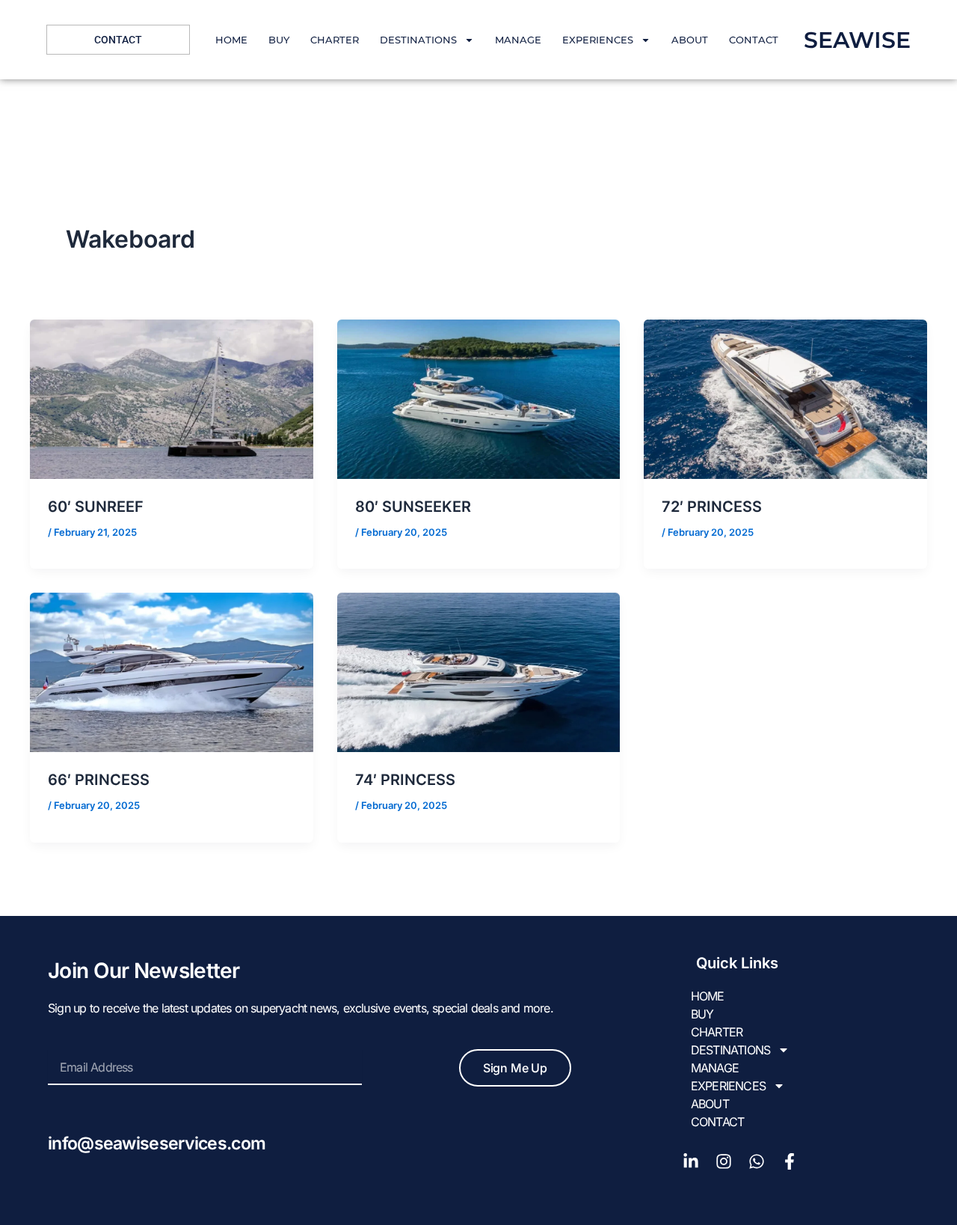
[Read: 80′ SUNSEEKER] (479, 398)
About (689, 40)
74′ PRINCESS (405, 780)
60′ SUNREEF (96, 507)
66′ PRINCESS (99, 780)
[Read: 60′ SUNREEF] (171, 398)
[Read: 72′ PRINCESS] (785, 398)
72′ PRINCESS (712, 507)
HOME (231, 40)
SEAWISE (857, 40)
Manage (518, 40)
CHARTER (334, 40)
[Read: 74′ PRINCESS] (479, 671)
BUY (278, 40)
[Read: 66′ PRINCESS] (171, 671)
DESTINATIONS (418, 40)
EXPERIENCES (597, 40)
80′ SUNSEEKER (413, 507)
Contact (753, 40)
